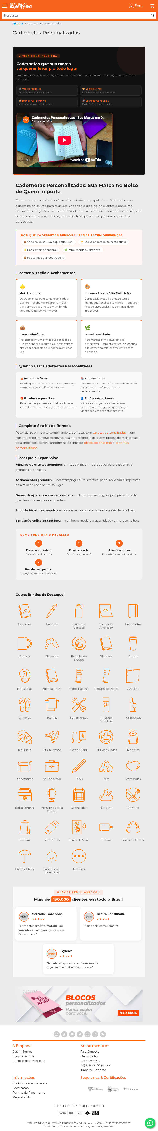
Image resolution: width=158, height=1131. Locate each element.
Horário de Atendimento (30, 1083)
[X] (87, 1034)
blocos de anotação (98, 442)
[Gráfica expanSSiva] (20, 6)
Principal (18, 23)
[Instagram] (57, 1034)
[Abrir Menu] (5, 6)
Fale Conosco (90, 1051)
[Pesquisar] (152, 15)
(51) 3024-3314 (90, 1061)
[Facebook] (95, 1034)
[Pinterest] (80, 1034)
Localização (21, 1088)
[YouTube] (72, 1034)
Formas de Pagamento (29, 1092)
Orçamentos (89, 1056)
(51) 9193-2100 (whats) (96, 1065)
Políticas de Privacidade (29, 1061)
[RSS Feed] (103, 1034)
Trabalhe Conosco (93, 1070)
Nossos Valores (23, 1056)
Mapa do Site (22, 1097)
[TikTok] (64, 1034)
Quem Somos (22, 1051)
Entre (139, 5)
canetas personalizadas (109, 432)
